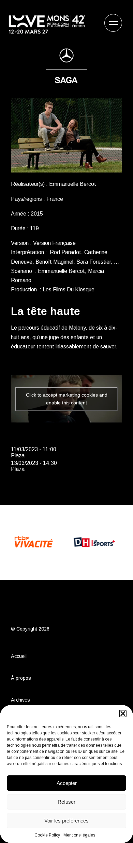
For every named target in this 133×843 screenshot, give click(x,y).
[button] (122, 713)
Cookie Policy (47, 835)
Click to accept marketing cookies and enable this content (66, 398)
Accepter (67, 783)
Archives (20, 700)
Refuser (66, 802)
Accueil (19, 656)
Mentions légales (79, 835)
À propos (21, 678)
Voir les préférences (66, 821)
